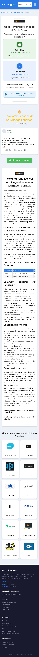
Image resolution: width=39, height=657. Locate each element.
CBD (3, 612)
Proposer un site (7, 642)
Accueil (5, 13)
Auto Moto (5, 600)
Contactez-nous (27, 424)
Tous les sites (6, 623)
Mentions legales (8, 645)
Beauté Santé (6, 605)
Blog (3, 628)
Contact (4, 647)
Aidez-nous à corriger (27, 88)
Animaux (5, 597)
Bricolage (5, 607)
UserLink (4, 131)
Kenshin (9, 130)
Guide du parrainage (9, 626)
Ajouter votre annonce (19, 101)
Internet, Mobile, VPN (16, 13)
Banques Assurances (9, 602)
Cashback (5, 610)
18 (10, 132)
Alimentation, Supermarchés (11, 595)
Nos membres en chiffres (10, 634)
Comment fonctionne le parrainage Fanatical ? (20, 94)
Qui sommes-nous (8, 631)
